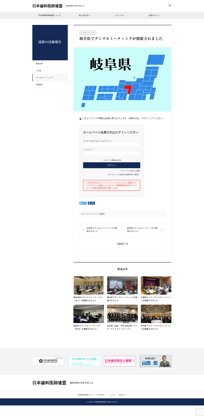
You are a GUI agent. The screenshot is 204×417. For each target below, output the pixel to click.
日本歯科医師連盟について (49, 15)
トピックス (119, 15)
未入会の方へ (84, 15)
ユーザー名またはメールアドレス (97, 141)
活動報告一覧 (122, 244)
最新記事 (39, 64)
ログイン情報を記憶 (112, 160)
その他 (38, 71)
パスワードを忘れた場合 (129, 171)
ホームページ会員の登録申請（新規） (124, 175)
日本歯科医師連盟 (47, 6)
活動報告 (39, 84)
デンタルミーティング (44, 77)
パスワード (88, 150)
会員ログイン (154, 15)
